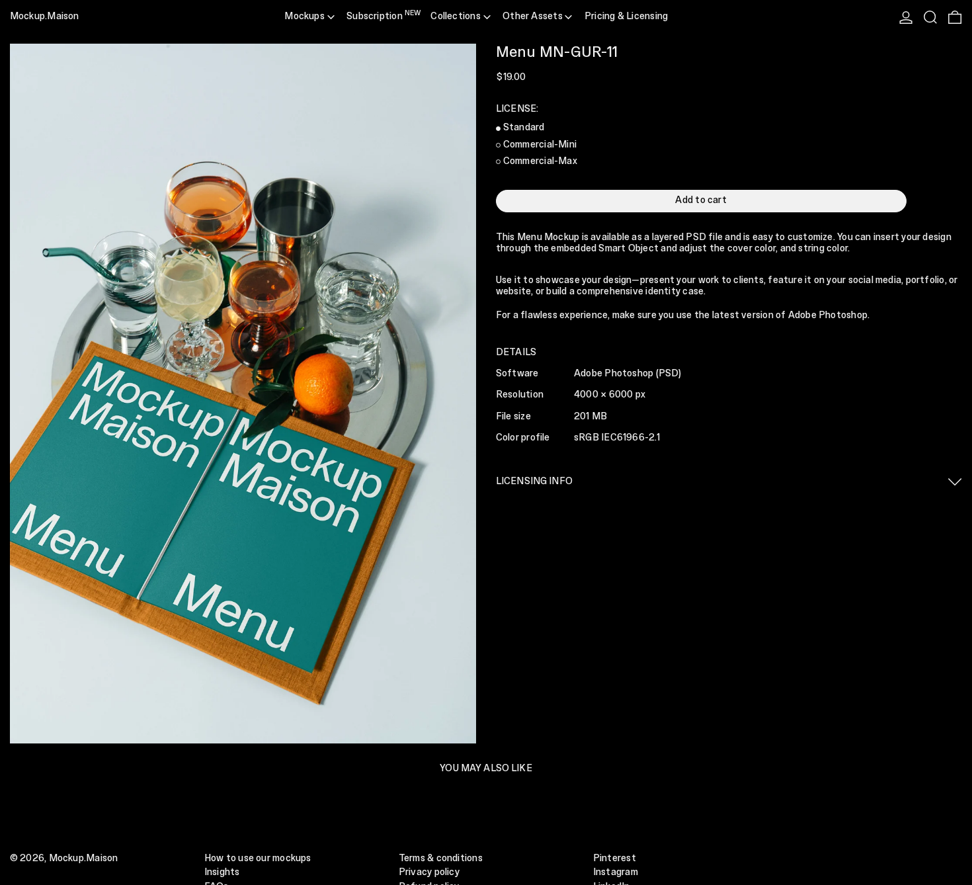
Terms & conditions (441, 858)
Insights (222, 872)
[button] (930, 17)
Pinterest (614, 858)
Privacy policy (429, 872)
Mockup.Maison (44, 16)
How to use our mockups (257, 858)
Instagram (615, 872)
